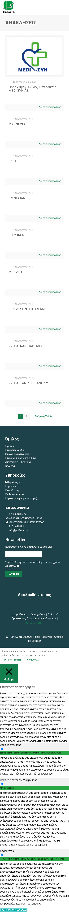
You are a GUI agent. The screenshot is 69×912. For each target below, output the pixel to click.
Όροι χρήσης (38, 614)
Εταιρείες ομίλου (15, 450)
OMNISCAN (17, 198)
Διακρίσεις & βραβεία (18, 462)
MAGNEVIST (18, 124)
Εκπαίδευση (12, 490)
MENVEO (15, 272)
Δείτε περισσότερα (50, 107)
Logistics (10, 486)
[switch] (2, 749)
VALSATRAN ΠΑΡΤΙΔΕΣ (26, 346)
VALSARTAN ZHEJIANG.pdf (28, 383)
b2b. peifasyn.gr (20, 614)
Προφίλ (9, 446)
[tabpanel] (34, 766)
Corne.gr (36, 640)
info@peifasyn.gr (18, 530)
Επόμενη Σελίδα (44, 416)
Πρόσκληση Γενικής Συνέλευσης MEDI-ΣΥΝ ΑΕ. (32, 88)
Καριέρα (10, 466)
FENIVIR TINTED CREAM (27, 309)
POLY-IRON (17, 235)
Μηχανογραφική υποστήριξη (21, 498)
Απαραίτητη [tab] (7, 851)
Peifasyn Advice (14, 494)
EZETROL (15, 161)
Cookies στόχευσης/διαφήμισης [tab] (18, 780)
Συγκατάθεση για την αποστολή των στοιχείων (32, 562)
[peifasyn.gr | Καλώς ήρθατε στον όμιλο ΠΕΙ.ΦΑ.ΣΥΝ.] (8, 7)
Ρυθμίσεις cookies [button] (34, 623)
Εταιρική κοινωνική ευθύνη (21, 458)
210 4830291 (16, 526)
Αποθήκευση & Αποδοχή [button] (13, 910)
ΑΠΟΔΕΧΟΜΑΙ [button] (33, 660)
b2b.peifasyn (12, 482)
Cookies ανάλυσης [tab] (10, 744)
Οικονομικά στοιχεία (17, 454)
